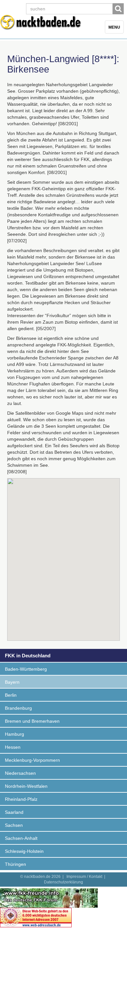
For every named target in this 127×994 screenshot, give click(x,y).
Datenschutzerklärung (63, 882)
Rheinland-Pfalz (21, 799)
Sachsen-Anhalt (21, 838)
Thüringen (15, 864)
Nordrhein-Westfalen (26, 786)
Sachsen (14, 825)
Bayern (12, 682)
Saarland (14, 812)
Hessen (13, 747)
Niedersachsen (20, 773)
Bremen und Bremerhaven (32, 721)
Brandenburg (18, 708)
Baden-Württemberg (26, 669)
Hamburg (14, 734)
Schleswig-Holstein (24, 851)
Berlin (11, 695)
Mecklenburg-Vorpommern (32, 760)
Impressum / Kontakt (84, 876)
